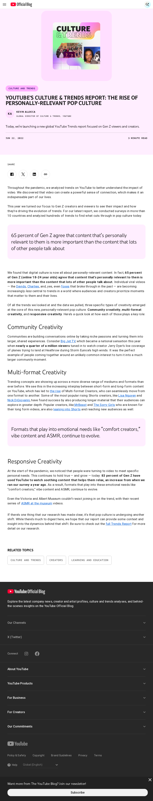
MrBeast (80, 405)
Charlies (33, 286)
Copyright (38, 755)
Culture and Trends (26, 560)
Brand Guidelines (61, 755)
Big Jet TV (68, 341)
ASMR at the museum (36, 503)
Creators (56, 560)
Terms (98, 755)
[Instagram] (26, 653)
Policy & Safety (16, 755)
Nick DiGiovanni (18, 400)
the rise (55, 391)
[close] (150, 780)
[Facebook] (12, 174)
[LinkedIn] (34, 174)
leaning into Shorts (67, 409)
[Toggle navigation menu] (4, 4)
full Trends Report (119, 524)
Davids (21, 286)
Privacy (82, 755)
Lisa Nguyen (127, 395)
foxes (65, 286)
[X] (23, 174)
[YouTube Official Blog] (21, 4)
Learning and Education (89, 560)
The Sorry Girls (104, 405)
